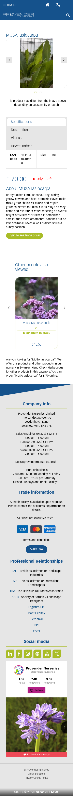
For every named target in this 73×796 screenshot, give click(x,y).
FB (19, 654)
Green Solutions (36, 774)
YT (47, 654)
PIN (37, 654)
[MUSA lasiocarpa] (36, 63)
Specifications (21, 122)
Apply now (36, 549)
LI (10, 654)
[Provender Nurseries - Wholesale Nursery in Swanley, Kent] (18, 15)
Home (48, 5)
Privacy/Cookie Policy (36, 778)
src (68, 15)
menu (11, 5)
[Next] (64, 60)
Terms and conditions (36, 540)
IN (28, 654)
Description (19, 130)
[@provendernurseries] (19, 670)
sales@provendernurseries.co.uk (35, 462)
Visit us (16, 138)
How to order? (21, 146)
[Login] (58, 5)
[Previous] (9, 60)
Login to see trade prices (25, 235)
